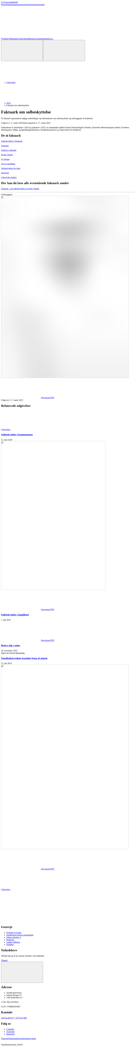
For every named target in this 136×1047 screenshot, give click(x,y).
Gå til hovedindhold (9, 2)
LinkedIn (10, 1029)
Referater (10, 940)
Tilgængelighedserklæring (12, 1038)
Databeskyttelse (29, 1038)
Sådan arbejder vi (13, 937)
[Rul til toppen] (22, 972)
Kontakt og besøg (13, 932)
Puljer (8, 4)
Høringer (31, 39)
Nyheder (4, 39)
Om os (50, 39)
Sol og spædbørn (8, 164)
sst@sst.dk (5, 1018)
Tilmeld (4, 960)
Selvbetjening (32, 4)
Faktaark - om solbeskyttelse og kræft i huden (20, 189)
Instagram (10, 1034)
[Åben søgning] (22, 50)
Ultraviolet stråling (9, 177)
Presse (3, 4)
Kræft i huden (7, 155)
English (41, 4)
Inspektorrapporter (19, 4)
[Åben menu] (64, 50)
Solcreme (5, 173)
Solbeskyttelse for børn (10, 168)
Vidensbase (13, 39)
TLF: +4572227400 (18, 1018)
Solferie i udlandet (8, 150)
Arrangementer (41, 39)
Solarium (5, 146)
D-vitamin (5, 159)
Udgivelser (22, 39)
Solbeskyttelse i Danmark (11, 141)
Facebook (10, 1031)
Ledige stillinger (13, 942)
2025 (8, 103)
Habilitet (10, 944)
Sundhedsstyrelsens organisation (19, 935)
